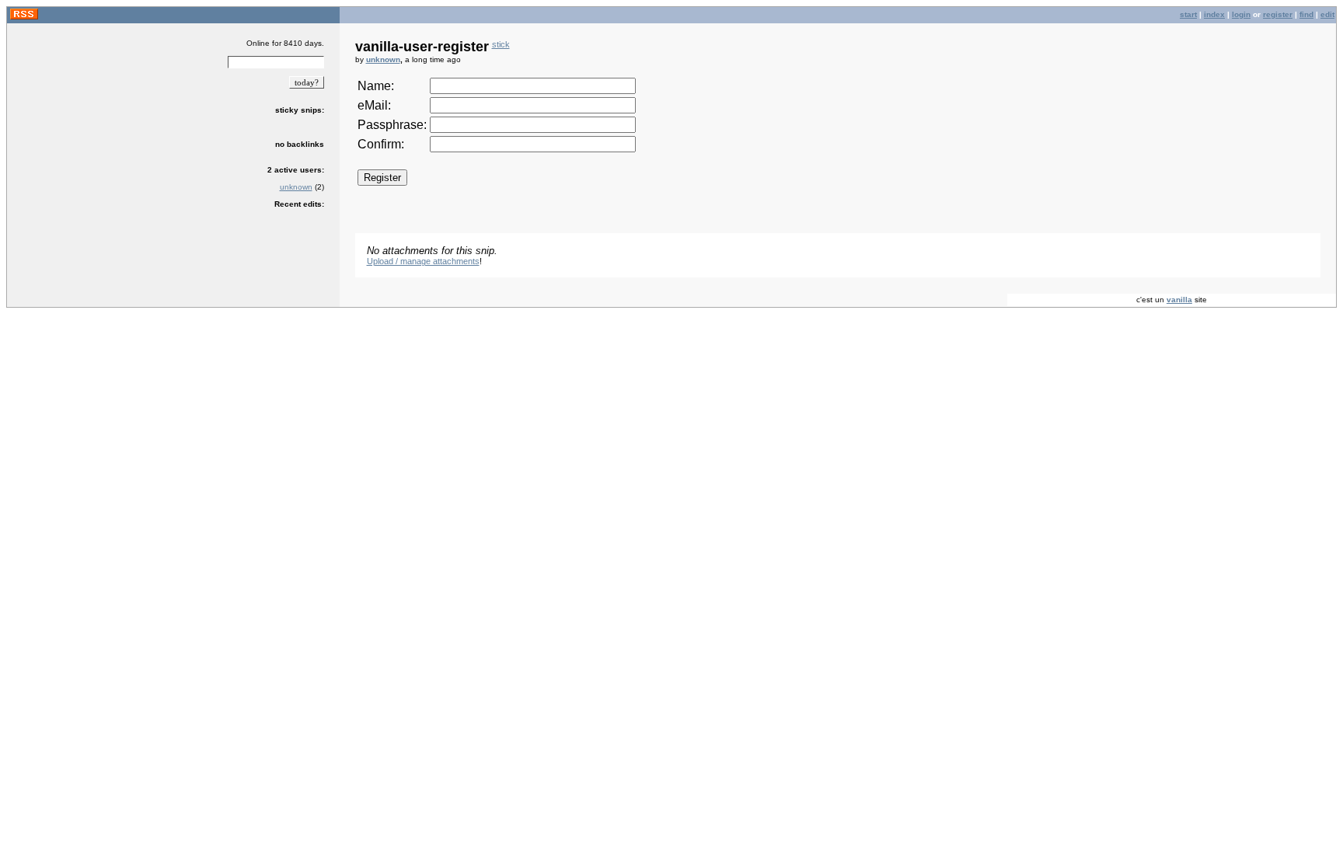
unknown (296, 187)
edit (1327, 14)
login (1241, 14)
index (1214, 14)
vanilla (1179, 299)
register (1277, 14)
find (1306, 14)
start (1188, 14)
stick (501, 44)
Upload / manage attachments (423, 261)
